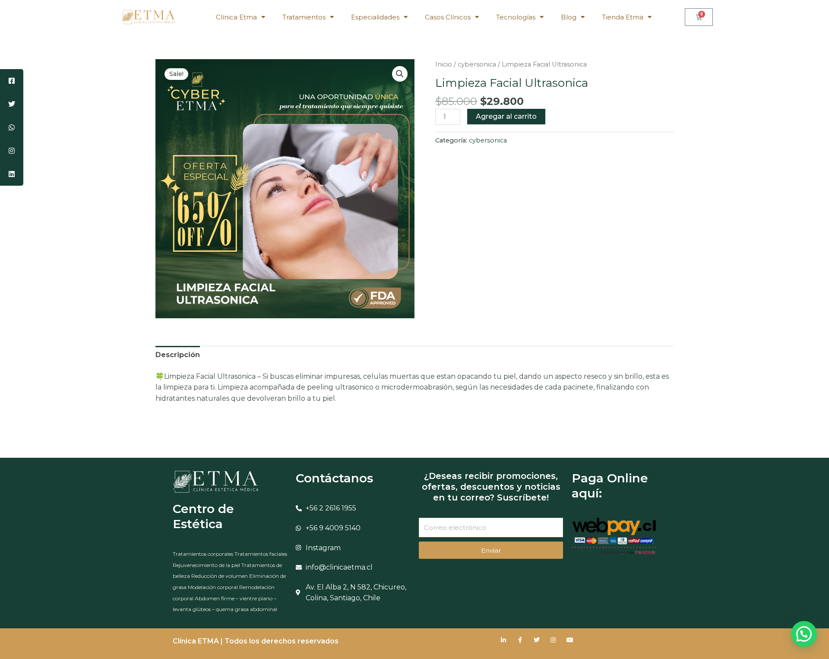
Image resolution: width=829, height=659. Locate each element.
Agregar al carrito (506, 116)
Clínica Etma (236, 17)
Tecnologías (515, 17)
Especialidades (375, 17)
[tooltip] (11, 80)
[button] (400, 74)
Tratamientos (304, 17)
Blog (568, 17)
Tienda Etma (622, 17)
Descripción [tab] (177, 355)
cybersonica (477, 64)
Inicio (443, 64)
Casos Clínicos (448, 17)
